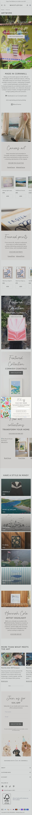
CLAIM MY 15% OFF (21, 411)
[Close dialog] (2, 398)
